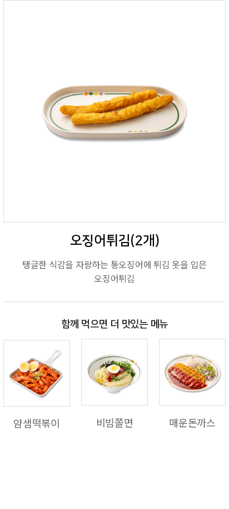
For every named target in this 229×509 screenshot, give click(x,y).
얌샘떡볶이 (36, 423)
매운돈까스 (192, 422)
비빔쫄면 (114, 422)
